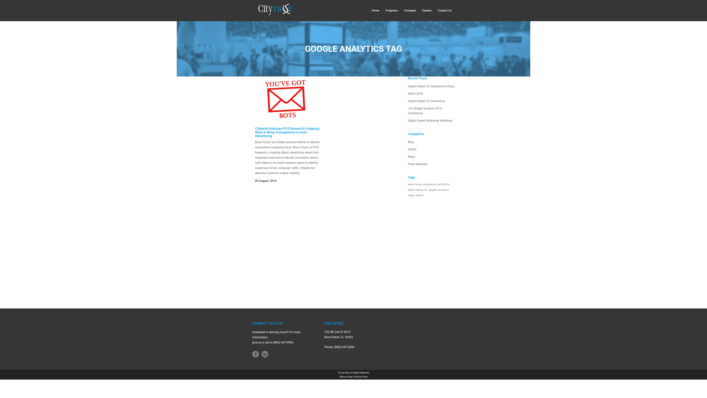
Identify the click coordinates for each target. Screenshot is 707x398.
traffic (420, 195)
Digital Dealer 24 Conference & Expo (431, 86)
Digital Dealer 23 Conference (426, 101)
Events (412, 149)
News (411, 156)
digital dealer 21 (417, 189)
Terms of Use (345, 377)
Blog (411, 142)
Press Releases (417, 164)
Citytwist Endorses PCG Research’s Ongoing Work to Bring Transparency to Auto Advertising (287, 132)
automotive (429, 184)
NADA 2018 (415, 93)
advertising (414, 184)
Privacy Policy (361, 377)
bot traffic (444, 184)
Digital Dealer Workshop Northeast (430, 120)
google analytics (439, 189)
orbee (411, 195)
